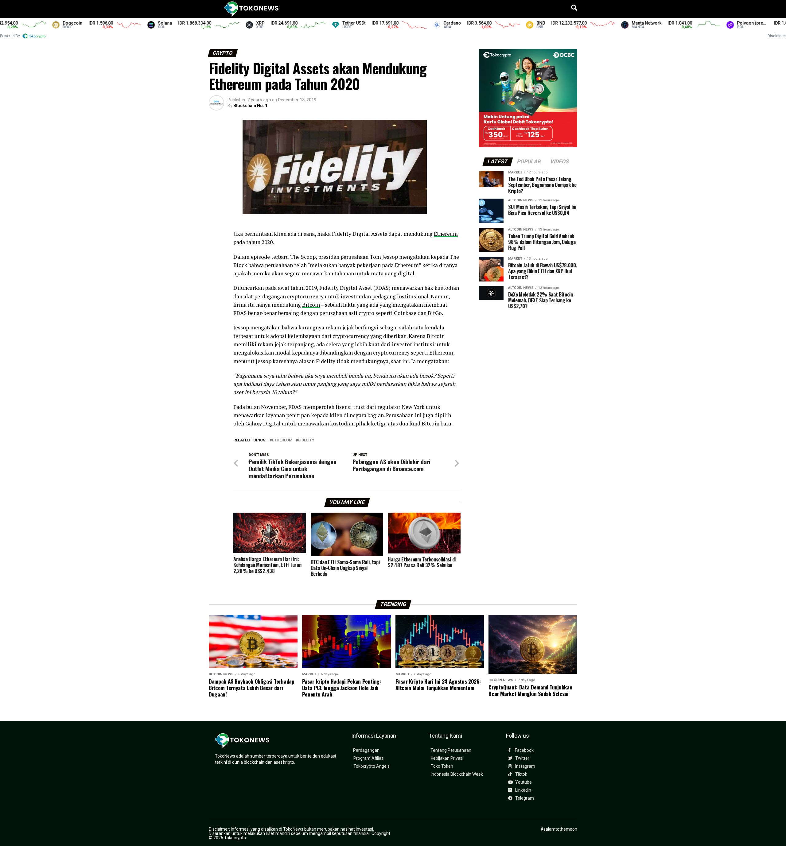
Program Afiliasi (368, 758)
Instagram (524, 766)
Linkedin (522, 790)
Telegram (524, 798)
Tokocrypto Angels (371, 766)
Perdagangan (366, 750)
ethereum (282, 440)
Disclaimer (777, 36)
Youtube (523, 782)
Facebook (524, 750)
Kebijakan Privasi (447, 758)
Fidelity (306, 440)
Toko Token (442, 766)
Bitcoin (311, 304)
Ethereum (446, 233)
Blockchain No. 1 (250, 105)
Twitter (521, 758)
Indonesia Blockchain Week (457, 774)
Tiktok (520, 774)
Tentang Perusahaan (450, 750)
